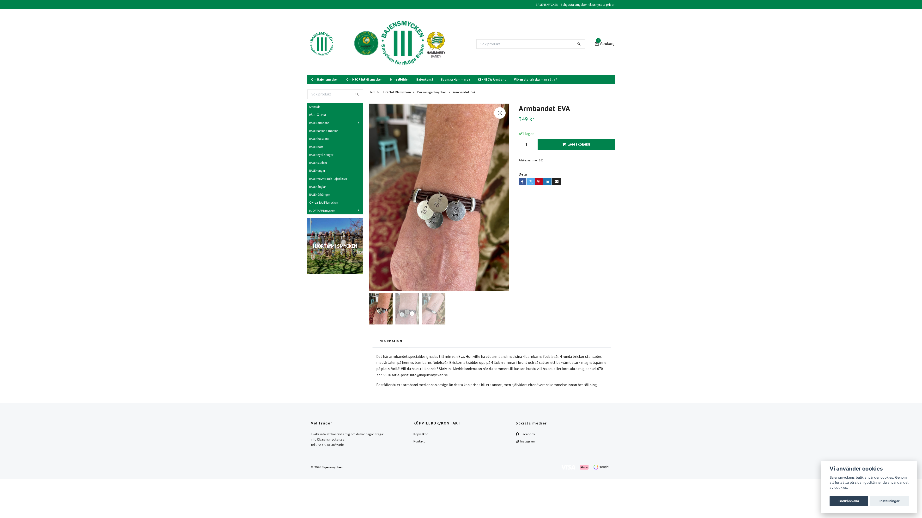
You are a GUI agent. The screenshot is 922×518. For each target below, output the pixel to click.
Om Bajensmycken (325, 79)
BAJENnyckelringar (321, 155)
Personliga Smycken (432, 92)
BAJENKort (316, 147)
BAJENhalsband (319, 139)
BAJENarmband (319, 123)
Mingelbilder (399, 79)
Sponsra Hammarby (455, 79)
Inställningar (890, 501)
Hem (372, 92)
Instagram (527, 441)
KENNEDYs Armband (492, 79)
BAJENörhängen (319, 194)
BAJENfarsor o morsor (323, 131)
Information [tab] (390, 341)
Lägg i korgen (579, 144)
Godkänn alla (848, 501)
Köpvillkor (420, 434)
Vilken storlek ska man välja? (535, 79)
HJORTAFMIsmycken (322, 210)
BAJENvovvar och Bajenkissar (328, 179)
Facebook (527, 434)
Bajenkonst (424, 79)
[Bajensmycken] (321, 44)
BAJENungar (317, 170)
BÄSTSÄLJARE (318, 115)
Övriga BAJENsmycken (323, 202)
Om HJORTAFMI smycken (364, 79)
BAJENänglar (317, 186)
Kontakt (419, 441)
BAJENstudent (318, 163)
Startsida (315, 107)
